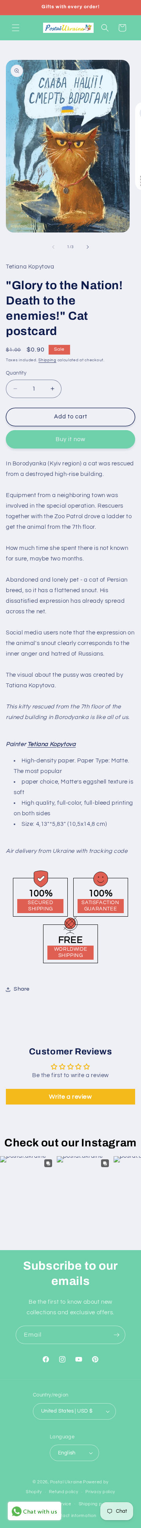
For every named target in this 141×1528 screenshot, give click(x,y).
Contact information (74, 1516)
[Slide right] (87, 247)
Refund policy (63, 1492)
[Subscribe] (116, 1335)
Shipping (47, 360)
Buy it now (70, 439)
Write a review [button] (70, 1097)
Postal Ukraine (66, 1482)
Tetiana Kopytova (51, 744)
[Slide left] (53, 247)
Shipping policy (95, 1504)
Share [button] (22, 989)
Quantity (16, 373)
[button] (15, 27)
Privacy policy (100, 1492)
